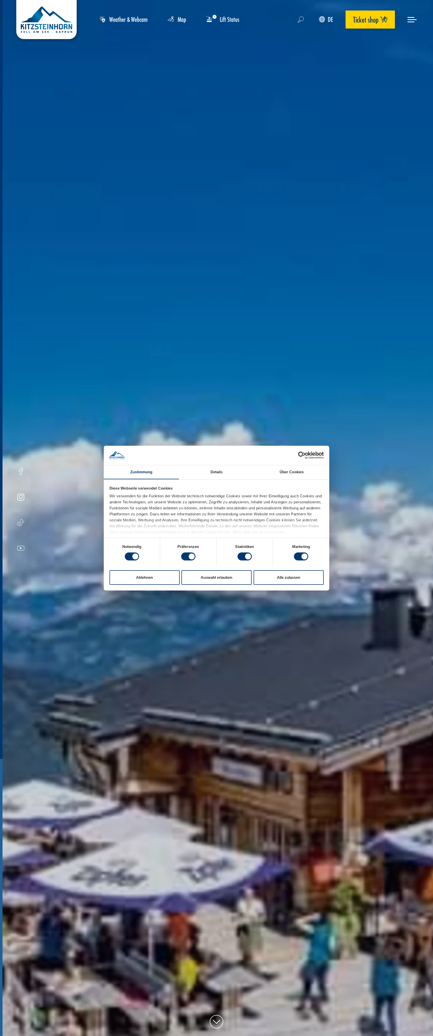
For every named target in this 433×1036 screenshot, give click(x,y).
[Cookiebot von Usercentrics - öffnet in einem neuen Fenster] (302, 455)
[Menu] (412, 19)
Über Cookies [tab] (292, 472)
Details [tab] (216, 472)
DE (330, 19)
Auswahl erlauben (216, 577)
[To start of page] (216, 1021)
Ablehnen (144, 577)
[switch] (188, 556)
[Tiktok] (20, 523)
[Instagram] (20, 498)
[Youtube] (20, 549)
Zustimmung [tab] (141, 472)
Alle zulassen (288, 577)
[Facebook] (20, 472)
